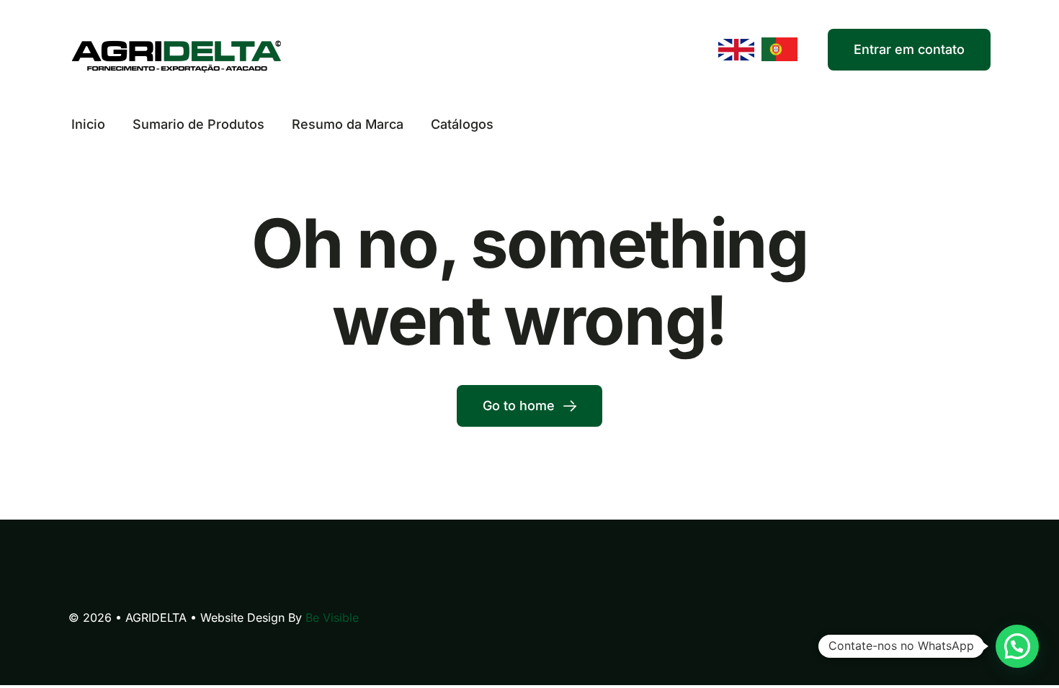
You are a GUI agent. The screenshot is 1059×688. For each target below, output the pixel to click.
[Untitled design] (176, 42)
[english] (736, 45)
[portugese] (779, 43)
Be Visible (332, 617)
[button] (1017, 646)
